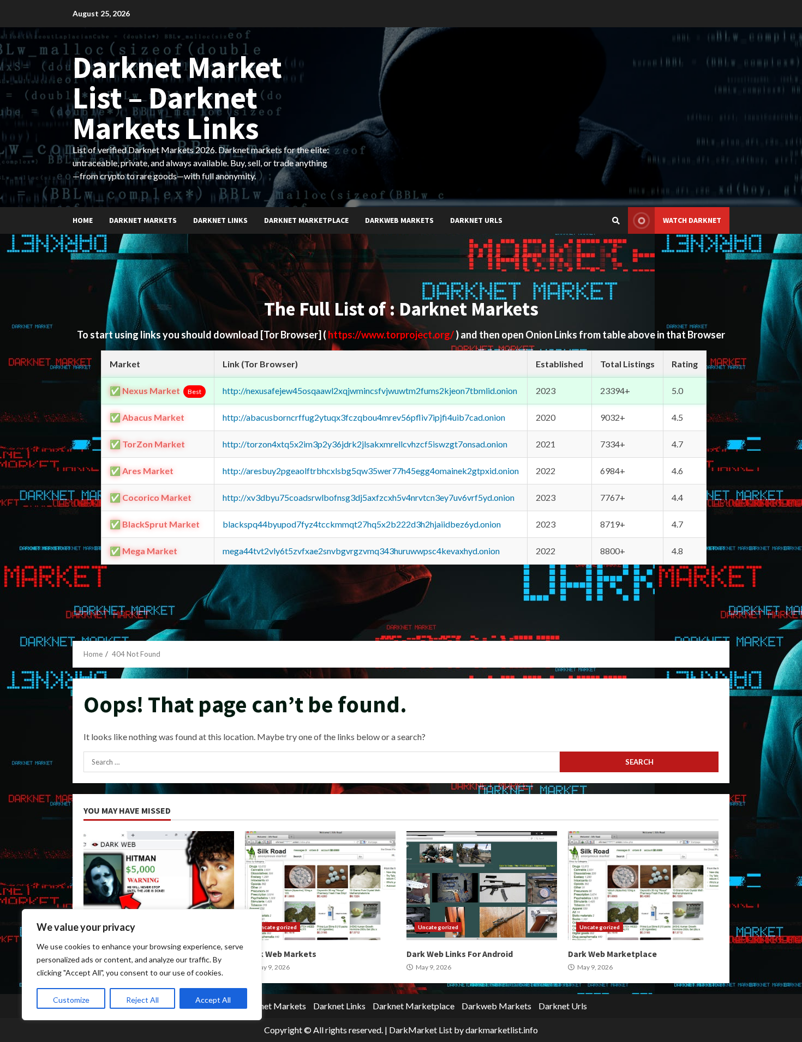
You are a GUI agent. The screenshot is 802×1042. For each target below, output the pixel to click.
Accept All (213, 999)
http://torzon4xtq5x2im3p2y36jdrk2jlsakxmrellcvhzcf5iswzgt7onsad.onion (365, 444)
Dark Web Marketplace (643, 885)
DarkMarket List (420, 1030)
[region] (142, 964)
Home (83, 220)
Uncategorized (276, 927)
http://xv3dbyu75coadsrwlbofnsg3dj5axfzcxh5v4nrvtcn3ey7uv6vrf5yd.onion (368, 497)
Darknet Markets (143, 220)
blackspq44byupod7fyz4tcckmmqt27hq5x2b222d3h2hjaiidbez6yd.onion (362, 524)
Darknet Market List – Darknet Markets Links (177, 97)
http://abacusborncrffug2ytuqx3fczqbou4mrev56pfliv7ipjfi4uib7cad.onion (364, 417)
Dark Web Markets (320, 885)
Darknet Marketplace (306, 220)
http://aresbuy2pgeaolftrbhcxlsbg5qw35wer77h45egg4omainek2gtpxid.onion (371, 470)
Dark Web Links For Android (481, 885)
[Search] (616, 220)
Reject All (142, 999)
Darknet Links (220, 220)
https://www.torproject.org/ (392, 335)
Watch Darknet (692, 220)
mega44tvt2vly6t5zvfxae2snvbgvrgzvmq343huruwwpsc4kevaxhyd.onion (361, 551)
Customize (71, 999)
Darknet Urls (476, 220)
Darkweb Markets (399, 220)
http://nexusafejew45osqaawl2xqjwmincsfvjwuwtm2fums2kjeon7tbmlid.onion (370, 390)
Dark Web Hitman (158, 885)
